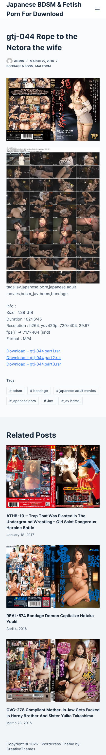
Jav (48, 401)
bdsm (15, 390)
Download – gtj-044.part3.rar (33, 364)
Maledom (43, 66)
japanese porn (22, 401)
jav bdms (70, 401)
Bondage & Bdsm (20, 66)
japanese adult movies (76, 390)
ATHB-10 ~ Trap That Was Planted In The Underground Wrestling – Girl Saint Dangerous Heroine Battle (51, 521)
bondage (39, 390)
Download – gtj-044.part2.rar (33, 357)
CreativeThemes (20, 749)
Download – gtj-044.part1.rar (33, 350)
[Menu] (97, 9)
